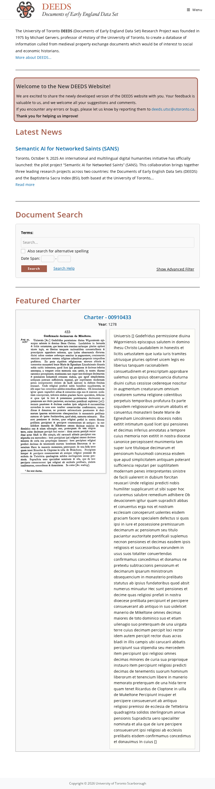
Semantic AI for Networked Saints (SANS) (67, 148)
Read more (25, 184)
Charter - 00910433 (107, 317)
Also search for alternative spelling (58, 250)
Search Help (64, 268)
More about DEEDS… (33, 57)
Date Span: (30, 258)
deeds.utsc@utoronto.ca (173, 109)
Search (34, 268)
